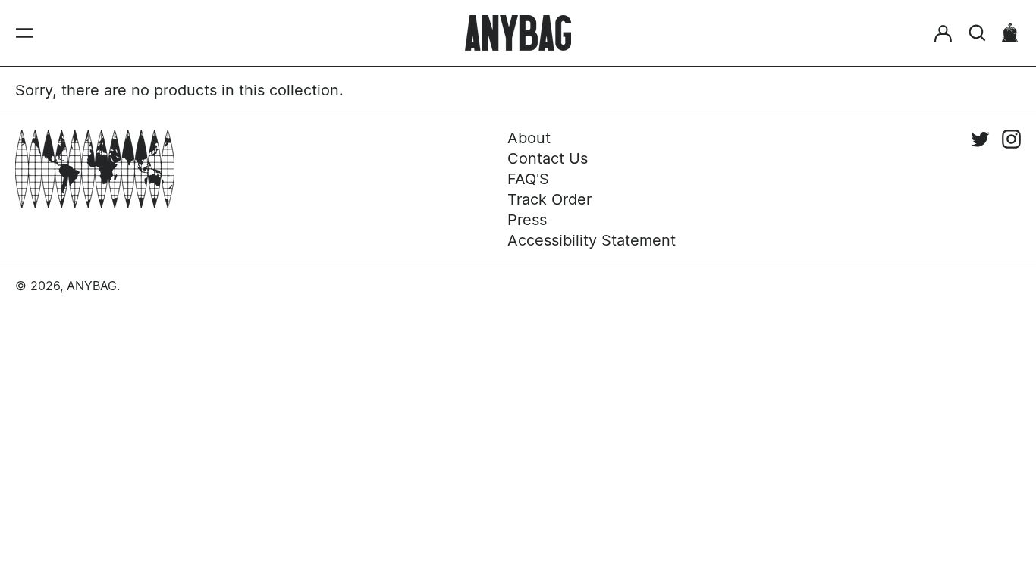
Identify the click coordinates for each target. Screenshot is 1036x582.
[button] (977, 33)
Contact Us (547, 158)
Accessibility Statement (591, 240)
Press (527, 220)
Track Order (549, 199)
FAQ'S (528, 179)
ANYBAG (92, 285)
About (529, 138)
